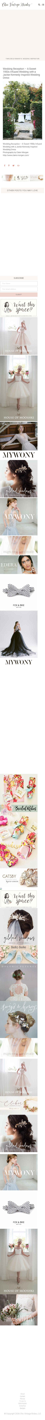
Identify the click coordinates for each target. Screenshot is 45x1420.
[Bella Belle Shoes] (19, 954)
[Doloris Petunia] (19, 982)
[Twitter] (13, 166)
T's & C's (22, 1401)
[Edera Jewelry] (19, 564)
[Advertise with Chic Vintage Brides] (22, 178)
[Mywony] (19, 440)
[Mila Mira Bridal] (19, 1309)
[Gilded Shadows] (19, 478)
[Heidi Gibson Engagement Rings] (19, 878)
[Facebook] (4, 166)
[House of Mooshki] (19, 336)
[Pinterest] (9, 166)
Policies (22, 1399)
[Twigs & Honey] (19, 1019)
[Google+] (18, 166)
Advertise (22, 1406)
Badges (22, 1408)
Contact (22, 1396)
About (22, 1394)
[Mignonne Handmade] (8, 178)
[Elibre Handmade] (36, 178)
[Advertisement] (22, 33)
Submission (22, 1403)
